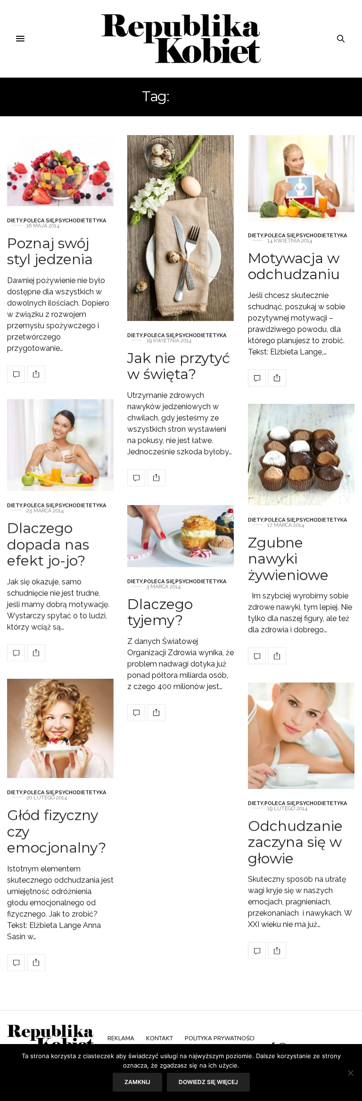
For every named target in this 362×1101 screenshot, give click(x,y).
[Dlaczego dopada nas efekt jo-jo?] (60, 445)
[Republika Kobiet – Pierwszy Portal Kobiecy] (181, 38)
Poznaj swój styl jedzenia (50, 251)
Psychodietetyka (80, 220)
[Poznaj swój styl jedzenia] (60, 170)
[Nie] (350, 1072)
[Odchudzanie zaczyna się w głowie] (301, 736)
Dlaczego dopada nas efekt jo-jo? (48, 544)
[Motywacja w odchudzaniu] (301, 178)
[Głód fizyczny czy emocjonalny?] (60, 728)
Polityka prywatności (220, 1038)
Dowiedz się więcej (208, 1081)
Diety (15, 220)
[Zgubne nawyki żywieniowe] (301, 455)
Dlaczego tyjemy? (160, 612)
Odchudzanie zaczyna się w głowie (295, 842)
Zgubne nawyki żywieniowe (288, 558)
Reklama (120, 1038)
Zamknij (137, 1081)
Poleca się (39, 220)
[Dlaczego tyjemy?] (180, 536)
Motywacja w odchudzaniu (294, 266)
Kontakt (159, 1038)
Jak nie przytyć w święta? (178, 366)
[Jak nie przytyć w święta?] (180, 228)
